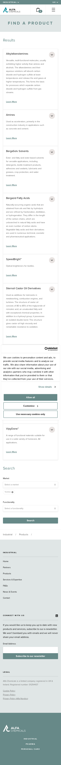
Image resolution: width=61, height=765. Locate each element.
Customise (28, 406)
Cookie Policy (9, 691)
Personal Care (30, 749)
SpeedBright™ (14, 259)
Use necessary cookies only (30, 414)
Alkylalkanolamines (17, 53)
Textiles (8, 492)
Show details (45, 387)
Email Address (9, 643)
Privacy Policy (9, 694)
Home (5, 561)
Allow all (30, 397)
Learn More (11, 102)
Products (23, 534)
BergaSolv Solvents (17, 151)
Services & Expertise (12, 579)
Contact (6, 598)
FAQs (5, 585)
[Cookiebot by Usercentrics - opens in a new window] (45, 349)
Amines (10, 114)
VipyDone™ (12, 428)
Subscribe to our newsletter (30, 656)
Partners (7, 567)
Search (30, 520)
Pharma (30, 744)
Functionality (9, 502)
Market (6, 478)
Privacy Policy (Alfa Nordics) (15, 698)
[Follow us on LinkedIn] (56, 615)
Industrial (7, 534)
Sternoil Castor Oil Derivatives (23, 288)
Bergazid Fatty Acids (18, 198)
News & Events (10, 592)
